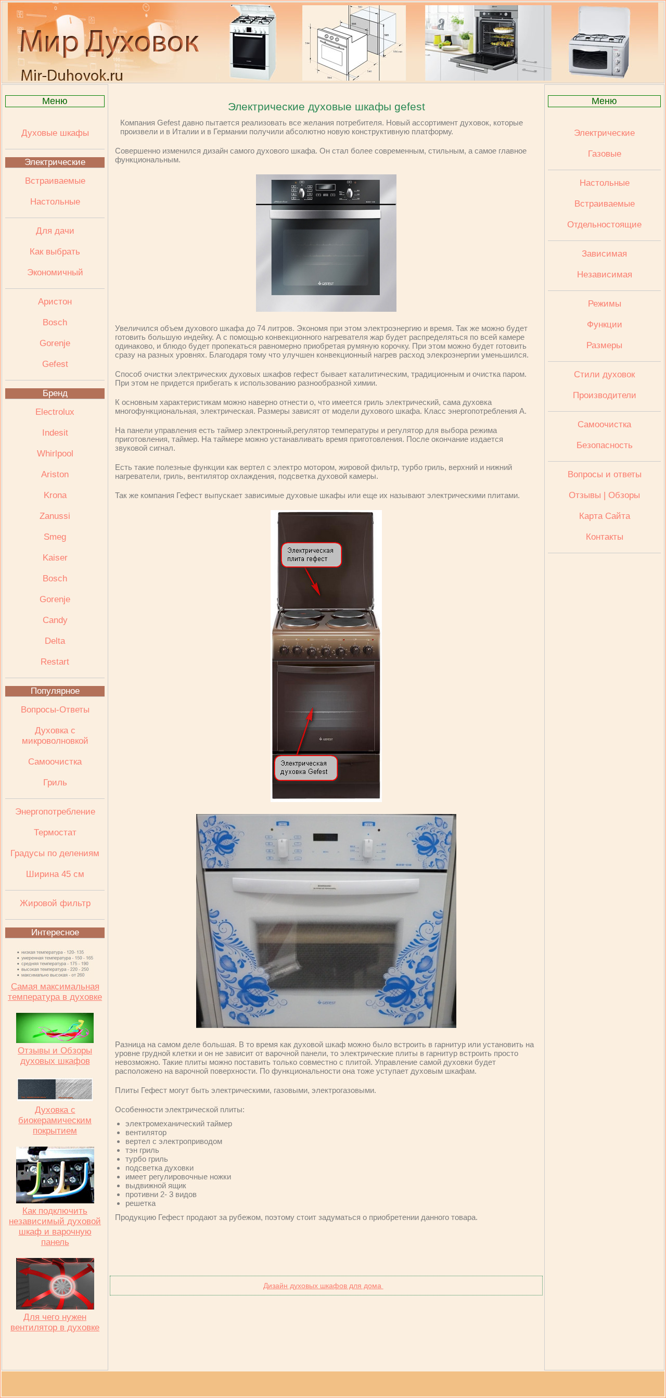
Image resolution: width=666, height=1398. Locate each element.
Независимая (604, 274)
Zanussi (55, 516)
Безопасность (605, 445)
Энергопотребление (55, 812)
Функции (604, 324)
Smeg (55, 537)
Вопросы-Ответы (55, 710)
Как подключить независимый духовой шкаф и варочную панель (55, 1226)
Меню (55, 101)
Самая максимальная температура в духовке (55, 992)
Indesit (55, 433)
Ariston (55, 474)
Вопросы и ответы (605, 474)
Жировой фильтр (55, 903)
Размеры (604, 345)
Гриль (55, 782)
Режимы (604, 304)
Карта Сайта (604, 516)
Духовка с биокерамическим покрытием (55, 1120)
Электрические (54, 162)
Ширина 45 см (55, 874)
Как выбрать (55, 252)
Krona (55, 495)
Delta (55, 641)
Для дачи (55, 231)
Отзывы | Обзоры (604, 495)
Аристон (55, 302)
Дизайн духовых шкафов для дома (323, 1285)
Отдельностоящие (604, 225)
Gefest (55, 364)
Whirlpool (55, 454)
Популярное (55, 691)
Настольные (55, 202)
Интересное (55, 932)
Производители (604, 395)
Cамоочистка (604, 424)
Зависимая (604, 254)
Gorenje (55, 343)
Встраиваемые (55, 181)
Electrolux (54, 412)
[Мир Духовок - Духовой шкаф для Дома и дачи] (333, 78)
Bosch (55, 322)
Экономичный (55, 272)
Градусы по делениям (54, 853)
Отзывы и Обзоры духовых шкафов (55, 1056)
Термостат (55, 832)
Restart (55, 662)
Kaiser (55, 558)
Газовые (604, 154)
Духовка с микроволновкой (55, 736)
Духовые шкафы (55, 133)
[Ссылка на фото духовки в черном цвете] (326, 1025)
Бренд (55, 393)
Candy (55, 620)
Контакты (604, 537)
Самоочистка (55, 762)
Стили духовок (604, 374)
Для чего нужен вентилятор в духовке (54, 1322)
